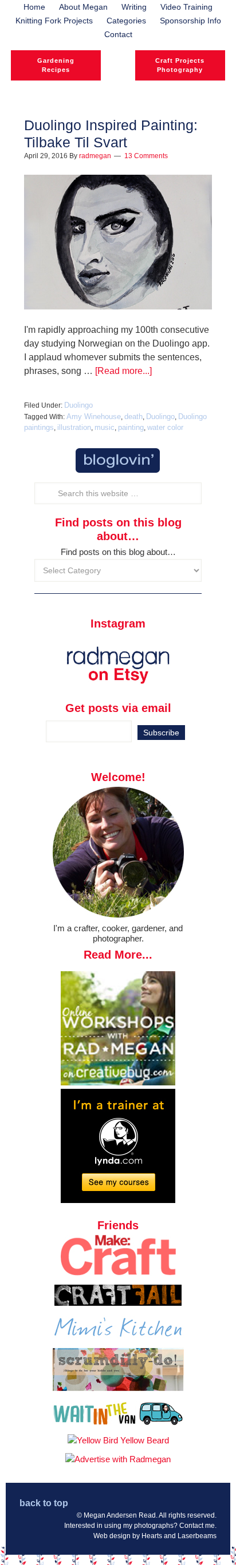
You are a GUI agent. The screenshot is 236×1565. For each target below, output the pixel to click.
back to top (43, 1503)
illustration (74, 427)
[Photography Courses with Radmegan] (118, 1200)
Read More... (118, 954)
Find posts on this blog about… (118, 552)
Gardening (55, 60)
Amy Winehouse (93, 416)
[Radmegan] (118, 74)
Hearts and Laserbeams (179, 1536)
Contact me (197, 1526)
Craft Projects (179, 60)
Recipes (56, 69)
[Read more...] (123, 371)
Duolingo (78, 405)
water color (165, 427)
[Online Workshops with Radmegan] (118, 1082)
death (133, 416)
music (105, 427)
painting (131, 427)
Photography (180, 69)
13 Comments (146, 156)
